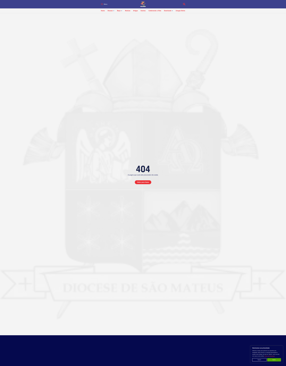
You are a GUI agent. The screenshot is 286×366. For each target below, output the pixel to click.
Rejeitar (259, 359)
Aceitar (274, 359)
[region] (266, 354)
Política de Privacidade (270, 356)
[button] (102, 4)
